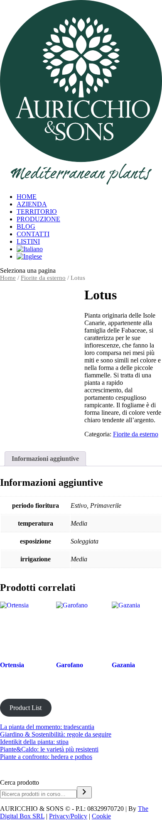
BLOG (26, 226)
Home (8, 277)
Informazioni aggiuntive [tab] (45, 458)
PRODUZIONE (38, 219)
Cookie (101, 816)
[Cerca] (84, 792)
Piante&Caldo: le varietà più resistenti (49, 749)
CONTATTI (33, 233)
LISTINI (28, 241)
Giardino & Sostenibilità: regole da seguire (55, 734)
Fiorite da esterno (43, 277)
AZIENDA (32, 204)
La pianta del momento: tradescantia (47, 726)
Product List (26, 707)
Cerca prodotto (19, 782)
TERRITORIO (37, 211)
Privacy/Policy (68, 816)
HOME (27, 196)
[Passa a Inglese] (89, 256)
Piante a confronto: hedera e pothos (46, 756)
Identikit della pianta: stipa (34, 741)
